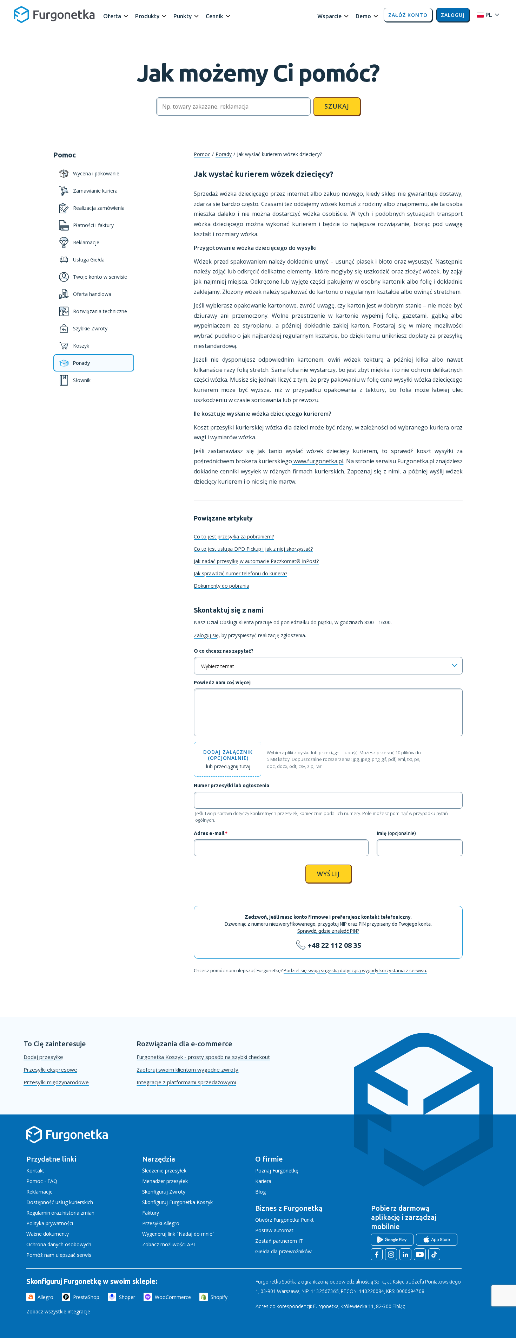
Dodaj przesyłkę (43, 1056)
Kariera (263, 1181)
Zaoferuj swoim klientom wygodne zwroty (187, 1069)
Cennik (214, 16)
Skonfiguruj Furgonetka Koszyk (177, 1202)
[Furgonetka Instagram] (391, 1254)
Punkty (182, 16)
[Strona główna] (67, 1142)
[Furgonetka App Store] (436, 1239)
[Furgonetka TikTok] (434, 1254)
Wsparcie (329, 16)
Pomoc (202, 154)
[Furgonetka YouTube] (419, 1254)
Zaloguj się (206, 635)
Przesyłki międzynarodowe (56, 1082)
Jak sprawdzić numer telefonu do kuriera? (240, 573)
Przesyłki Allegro (160, 1223)
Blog (260, 1191)
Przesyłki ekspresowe (50, 1069)
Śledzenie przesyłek (164, 1170)
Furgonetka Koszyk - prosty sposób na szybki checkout (203, 1056)
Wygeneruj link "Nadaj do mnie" (178, 1233)
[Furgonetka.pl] (54, 14)
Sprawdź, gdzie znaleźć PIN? (328, 931)
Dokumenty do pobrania (221, 585)
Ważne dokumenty (47, 1233)
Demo (363, 16)
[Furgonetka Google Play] (392, 1239)
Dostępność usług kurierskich (59, 1202)
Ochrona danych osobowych (58, 1244)
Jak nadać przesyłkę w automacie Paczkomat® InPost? (256, 561)
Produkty (147, 16)
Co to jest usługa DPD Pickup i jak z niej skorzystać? (253, 548)
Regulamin (38, 1212)
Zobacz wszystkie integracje (58, 1311)
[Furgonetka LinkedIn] (405, 1254)
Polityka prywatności (49, 1223)
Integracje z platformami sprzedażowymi (186, 1082)
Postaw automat (274, 1230)
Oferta (112, 16)
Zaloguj (453, 15)
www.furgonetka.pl (317, 461)
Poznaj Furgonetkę (276, 1170)
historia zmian (78, 1212)
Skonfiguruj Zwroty (163, 1191)
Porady (224, 154)
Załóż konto (408, 15)
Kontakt (35, 1170)
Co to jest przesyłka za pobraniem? (234, 536)
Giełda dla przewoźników (283, 1251)
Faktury (150, 1212)
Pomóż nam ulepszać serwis (58, 1255)
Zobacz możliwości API (168, 1244)
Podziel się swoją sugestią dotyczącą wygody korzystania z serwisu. (355, 970)
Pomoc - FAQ (41, 1181)
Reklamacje (39, 1191)
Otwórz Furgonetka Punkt (284, 1219)
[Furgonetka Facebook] (376, 1254)
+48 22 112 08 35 (334, 945)
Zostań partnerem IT (279, 1240)
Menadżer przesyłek (165, 1181)
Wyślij (328, 874)
